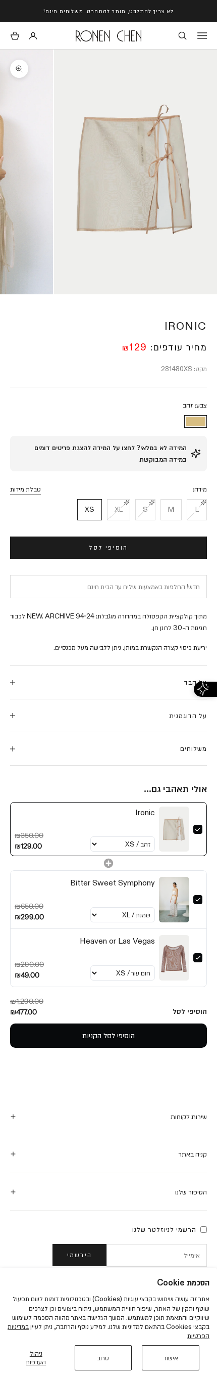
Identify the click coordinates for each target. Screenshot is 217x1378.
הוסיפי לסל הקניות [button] (108, 1035)
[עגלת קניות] (15, 35)
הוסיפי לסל (108, 547)
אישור (171, 1357)
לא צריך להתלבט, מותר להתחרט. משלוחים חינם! (108, 11)
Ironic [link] (145, 812)
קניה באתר (192, 1154)
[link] (174, 829)
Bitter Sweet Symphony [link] (112, 882)
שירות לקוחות (189, 1116)
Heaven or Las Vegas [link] (117, 941)
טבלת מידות (25, 489)
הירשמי (79, 1255)
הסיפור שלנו (191, 1191)
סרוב (103, 1357)
